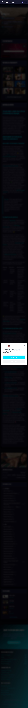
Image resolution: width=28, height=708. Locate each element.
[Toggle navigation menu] (25, 2)
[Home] (8, 2)
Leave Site (14, 361)
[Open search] (22, 2)
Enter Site (14, 357)
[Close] (24, 345)
